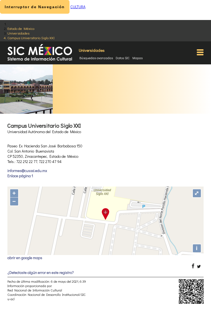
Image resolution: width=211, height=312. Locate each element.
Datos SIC (123, 58)
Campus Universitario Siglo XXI (31, 37)
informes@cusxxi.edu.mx (27, 170)
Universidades (18, 33)
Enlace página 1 (20, 175)
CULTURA (77, 6)
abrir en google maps (24, 257)
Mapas (137, 58)
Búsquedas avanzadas (96, 58)
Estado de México (20, 28)
